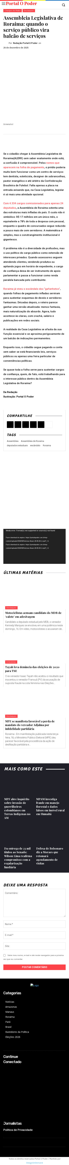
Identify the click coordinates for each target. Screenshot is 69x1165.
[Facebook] (10, 424)
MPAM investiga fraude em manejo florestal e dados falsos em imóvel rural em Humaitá (50, 806)
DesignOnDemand (34, 1163)
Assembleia (12, 441)
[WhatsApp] (41, 424)
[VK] (33, 424)
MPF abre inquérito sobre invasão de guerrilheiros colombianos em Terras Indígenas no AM (17, 808)
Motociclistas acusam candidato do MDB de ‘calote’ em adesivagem (33, 614)
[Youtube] (5, 1081)
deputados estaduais (17, 445)
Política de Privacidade (18, 1130)
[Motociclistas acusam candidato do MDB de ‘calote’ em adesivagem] (34, 593)
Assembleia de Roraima (32, 441)
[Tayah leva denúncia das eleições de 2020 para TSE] (34, 648)
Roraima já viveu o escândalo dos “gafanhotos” (31, 288)
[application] (34, 546)
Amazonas (11, 662)
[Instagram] (5, 1073)
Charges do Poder (13, 11)
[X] (18, 424)
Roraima (47, 445)
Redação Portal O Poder (25, 43)
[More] (48, 424)
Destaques (29, 11)
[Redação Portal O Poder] (6, 43)
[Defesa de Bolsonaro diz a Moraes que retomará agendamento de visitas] (50, 834)
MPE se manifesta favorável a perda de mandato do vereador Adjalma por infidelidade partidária (30, 725)
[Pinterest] (25, 424)
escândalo (35, 445)
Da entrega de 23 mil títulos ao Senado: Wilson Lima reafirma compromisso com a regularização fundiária (18, 858)
